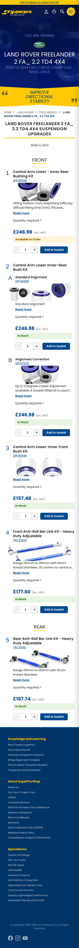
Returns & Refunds (18, 817)
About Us (13, 787)
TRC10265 (20, 540)
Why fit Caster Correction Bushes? (28, 765)
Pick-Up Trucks (17, 860)
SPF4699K (20, 180)
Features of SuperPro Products (26, 755)
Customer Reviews (19, 802)
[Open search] (62, 11)
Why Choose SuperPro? (21, 744)
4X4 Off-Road (16, 865)
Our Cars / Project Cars (21, 792)
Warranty (13, 822)
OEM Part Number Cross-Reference (28, 807)
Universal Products (19, 875)
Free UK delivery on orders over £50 (39, 2)
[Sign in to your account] (46, 11)
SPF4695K (22, 281)
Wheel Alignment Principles (24, 760)
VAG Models (15, 870)
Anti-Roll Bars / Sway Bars (23, 880)
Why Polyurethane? (19, 750)
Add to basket (54, 249)
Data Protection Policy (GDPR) (25, 827)
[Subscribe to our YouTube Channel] (25, 938)
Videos (12, 797)
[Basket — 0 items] (54, 11)
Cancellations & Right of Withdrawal (29, 837)
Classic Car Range (19, 855)
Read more (21, 213)
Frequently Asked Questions (24, 770)
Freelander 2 (48, 112)
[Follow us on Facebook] (10, 938)
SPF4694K (20, 456)
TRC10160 (19, 647)
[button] (71, 11)
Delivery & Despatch (20, 812)
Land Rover (25, 112)
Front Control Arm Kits (20, 890)
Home (8, 112)
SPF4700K (22, 363)
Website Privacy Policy (21, 832)
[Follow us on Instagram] (17, 938)
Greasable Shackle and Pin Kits (26, 900)
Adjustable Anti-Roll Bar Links (25, 885)
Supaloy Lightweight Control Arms (28, 895)
